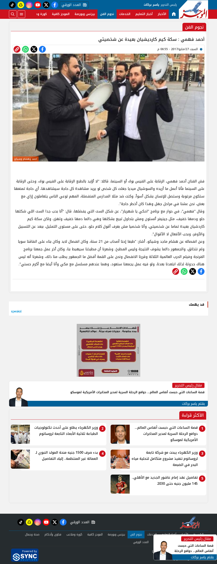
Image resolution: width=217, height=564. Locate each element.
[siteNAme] (193, 9)
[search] (13, 14)
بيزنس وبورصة (85, 14)
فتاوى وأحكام (53, 534)
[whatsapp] (17, 49)
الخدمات (124, 14)
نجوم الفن (107, 14)
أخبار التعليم (144, 14)
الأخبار (162, 14)
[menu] (21, 14)
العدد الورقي (70, 4)
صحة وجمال (32, 534)
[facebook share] (42, 49)
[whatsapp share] (25, 49)
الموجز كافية (61, 14)
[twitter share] (34, 49)
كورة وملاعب (38, 14)
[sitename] (190, 522)
